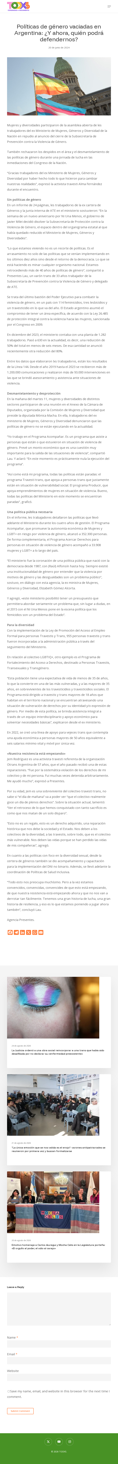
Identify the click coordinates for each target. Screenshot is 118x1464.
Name (12, 1337)
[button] (109, 6)
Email (12, 1354)
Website (13, 1371)
